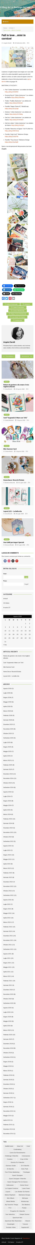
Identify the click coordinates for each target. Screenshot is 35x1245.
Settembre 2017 (8, 1097)
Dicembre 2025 (8, 724)
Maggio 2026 (7, 702)
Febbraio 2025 (7, 765)
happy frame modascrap (18, 314)
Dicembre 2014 (8, 1129)
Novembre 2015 (8, 1111)
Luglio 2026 (7, 693)
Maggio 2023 (7, 859)
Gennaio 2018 (7, 1093)
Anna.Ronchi (8, 389)
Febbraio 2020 (7, 1034)
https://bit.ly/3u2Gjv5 (17, 125)
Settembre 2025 (8, 738)
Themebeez (26, 1238)
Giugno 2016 (7, 1102)
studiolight (10, 1224)
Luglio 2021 (7, 958)
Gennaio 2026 (7, 720)
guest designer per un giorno (17, 1182)
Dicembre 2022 (8, 882)
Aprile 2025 (7, 756)
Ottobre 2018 (7, 1088)
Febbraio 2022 (7, 927)
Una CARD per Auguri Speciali (13, 542)
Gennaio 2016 (7, 1106)
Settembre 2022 (8, 895)
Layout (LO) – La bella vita (12, 511)
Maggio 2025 (7, 751)
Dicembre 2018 (8, 1084)
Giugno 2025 (7, 747)
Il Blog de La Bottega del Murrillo (17, 7)
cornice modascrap (18, 310)
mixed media (10, 1201)
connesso (12, 556)
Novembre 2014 (8, 1133)
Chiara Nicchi (8, 451)
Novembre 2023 (8, 832)
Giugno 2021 (7, 963)
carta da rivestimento (17, 1152)
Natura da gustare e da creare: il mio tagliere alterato (16, 657)
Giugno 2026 (7, 697)
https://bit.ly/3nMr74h (11, 136)
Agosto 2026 (7, 688)
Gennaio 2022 (7, 931)
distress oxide (11, 1165)
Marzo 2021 (7, 976)
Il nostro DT (6, 607)
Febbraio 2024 (7, 819)
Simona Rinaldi (9, 545)
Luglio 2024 (7, 796)
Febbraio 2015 (7, 1124)
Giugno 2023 (7, 855)
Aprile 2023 (7, 864)
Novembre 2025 (8, 729)
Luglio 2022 (7, 904)
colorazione (26, 1156)
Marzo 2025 (7, 760)
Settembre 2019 (8, 1057)
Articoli (6, 381)
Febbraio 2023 (7, 873)
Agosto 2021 (7, 954)
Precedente (9, 356)
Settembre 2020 (8, 1003)
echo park (24, 1169)
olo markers (26, 1204)
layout (8, 1191)
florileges (26, 1172)
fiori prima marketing (12, 1172)
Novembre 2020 (8, 994)
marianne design (24, 1195)
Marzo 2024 (7, 814)
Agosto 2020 (7, 1008)
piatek (24, 1208)
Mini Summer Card (10, 449)
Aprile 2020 (7, 1025)
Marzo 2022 (7, 922)
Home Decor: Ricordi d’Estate (13, 480)
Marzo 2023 (7, 868)
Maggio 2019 (7, 1066)
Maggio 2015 (7, 1115)
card (28, 1146)
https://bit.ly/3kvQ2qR (11, 108)
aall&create (9, 1146)
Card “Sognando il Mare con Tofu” (15, 418)
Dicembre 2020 (8, 989)
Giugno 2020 (7, 1017)
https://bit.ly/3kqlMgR (11, 142)
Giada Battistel (9, 420)
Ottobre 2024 (7, 783)
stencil (27, 1221)
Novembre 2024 (8, 778)
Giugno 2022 (7, 909)
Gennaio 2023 (7, 877)
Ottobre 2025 (7, 733)
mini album (10, 1198)
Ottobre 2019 (7, 1053)
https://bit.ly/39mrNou (18, 97)
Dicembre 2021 (8, 936)
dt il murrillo (25, 1165)
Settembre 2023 (8, 841)
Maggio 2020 (7, 1021)
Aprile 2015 (7, 1120)
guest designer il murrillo (17, 1178)
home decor (24, 1185)
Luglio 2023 (7, 850)
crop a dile (24, 1159)
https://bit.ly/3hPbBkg (16, 114)
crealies (9, 1159)
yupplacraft (25, 1227)
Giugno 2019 (7, 1061)
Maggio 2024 (7, 805)
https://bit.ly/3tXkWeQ (12, 131)
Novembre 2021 (8, 940)
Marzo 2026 (7, 711)
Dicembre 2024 (8, 774)
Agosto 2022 (7, 900)
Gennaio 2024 (7, 823)
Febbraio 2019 (7, 1075)
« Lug (4, 644)
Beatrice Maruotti (10, 482)
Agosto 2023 (7, 846)
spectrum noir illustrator (13, 1221)
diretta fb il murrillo (17, 1162)
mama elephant (10, 1195)
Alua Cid (20, 1146)
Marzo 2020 (7, 1030)
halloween (10, 1185)
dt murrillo (10, 1169)
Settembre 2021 (8, 949)
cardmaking (17, 1149)
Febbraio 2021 (7, 981)
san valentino (10, 1214)
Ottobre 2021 (7, 945)
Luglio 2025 (7, 742)
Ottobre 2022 (7, 891)
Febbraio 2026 (7, 715)
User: (5, 573)
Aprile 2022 (7, 918)
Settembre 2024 (8, 787)
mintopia (25, 1198)
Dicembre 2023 (8, 828)
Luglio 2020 (7, 1012)
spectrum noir (17, 1217)
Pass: (5, 581)
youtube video (11, 1227)
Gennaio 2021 (7, 985)
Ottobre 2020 (7, 999)
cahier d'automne (18, 307)
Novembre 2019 (8, 1048)
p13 (10, 1208)
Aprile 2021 (7, 972)
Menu (6, 21)
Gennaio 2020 (7, 1039)
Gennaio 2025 (7, 769)
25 (9, 638)
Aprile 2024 (7, 810)
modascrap (18, 320)
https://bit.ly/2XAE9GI (11, 92)
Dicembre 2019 (8, 1043)
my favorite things (11, 1204)
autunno (27, 304)
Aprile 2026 (7, 706)
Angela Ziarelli (7, 43)
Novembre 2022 (8, 886)
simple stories (24, 1214)
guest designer (17, 1175)
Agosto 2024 (7, 792)
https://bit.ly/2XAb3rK (16, 103)
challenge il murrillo (11, 1156)
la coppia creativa (11, 1188)
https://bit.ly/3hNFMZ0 (16, 120)
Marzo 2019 (7, 1070)
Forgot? (26, 584)
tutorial (25, 1224)
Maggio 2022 (7, 913)
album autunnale (12, 304)
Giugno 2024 (7, 801)
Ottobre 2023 (7, 837)
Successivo (25, 356)
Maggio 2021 (7, 967)
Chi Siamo (6, 603)
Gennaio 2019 (7, 1079)
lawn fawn (26, 1188)
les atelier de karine (18, 317)
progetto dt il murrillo (17, 1211)
